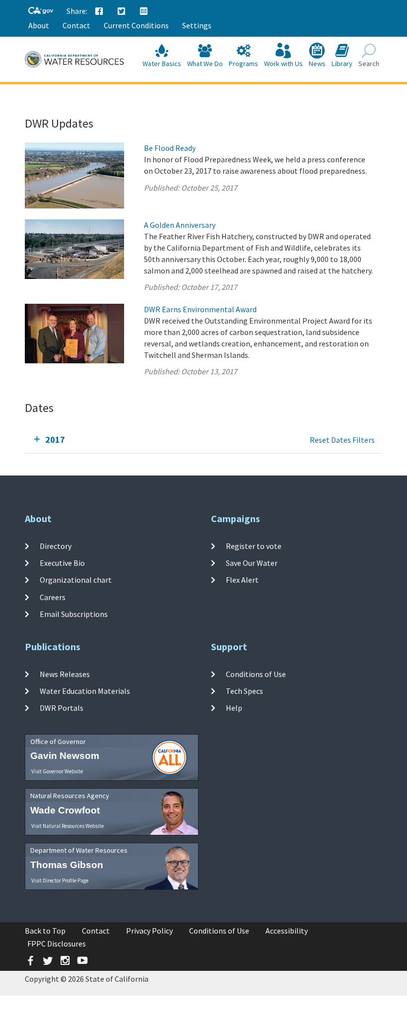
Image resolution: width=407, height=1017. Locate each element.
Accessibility (287, 931)
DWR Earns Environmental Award (200, 309)
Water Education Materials (85, 691)
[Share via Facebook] (99, 11)
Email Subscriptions (74, 614)
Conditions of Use (256, 674)
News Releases (65, 674)
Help (234, 708)
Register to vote (253, 546)
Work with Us (283, 63)
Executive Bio (62, 563)
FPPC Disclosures (56, 944)
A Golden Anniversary (179, 225)
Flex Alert (242, 580)
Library (342, 63)
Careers (53, 597)
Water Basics (161, 63)
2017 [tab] (55, 439)
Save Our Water (251, 563)
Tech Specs (244, 691)
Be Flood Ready (170, 148)
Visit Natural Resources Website (67, 825)
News (317, 63)
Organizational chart (76, 580)
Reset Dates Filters (342, 440)
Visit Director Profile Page (59, 880)
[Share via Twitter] (121, 11)
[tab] (203, 440)
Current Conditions (136, 25)
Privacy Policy (149, 931)
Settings (196, 25)
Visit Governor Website (57, 771)
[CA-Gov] (40, 11)
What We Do (205, 63)
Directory (55, 546)
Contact (76, 25)
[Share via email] (143, 11)
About (38, 25)
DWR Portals (61, 708)
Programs (243, 63)
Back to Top (45, 931)
